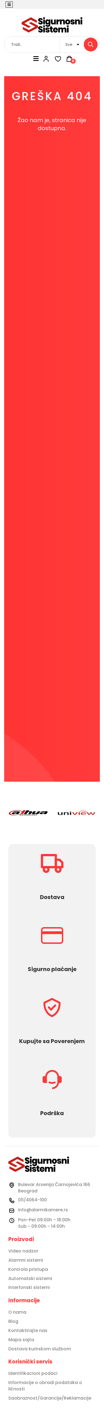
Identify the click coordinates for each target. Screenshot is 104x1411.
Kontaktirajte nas (27, 1331)
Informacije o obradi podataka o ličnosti (45, 1386)
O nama (17, 1312)
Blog (13, 1321)
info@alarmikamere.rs (43, 1210)
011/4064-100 (32, 1200)
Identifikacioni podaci (32, 1373)
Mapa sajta (21, 1340)
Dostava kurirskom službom (39, 1349)
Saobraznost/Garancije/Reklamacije (49, 1398)
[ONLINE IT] (52, 24)
